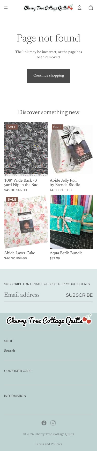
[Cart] (90, 7)
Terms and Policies (48, 444)
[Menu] (6, 8)
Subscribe (79, 295)
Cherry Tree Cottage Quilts (54, 434)
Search (9, 351)
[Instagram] (53, 423)
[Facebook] (44, 423)
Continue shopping (48, 76)
